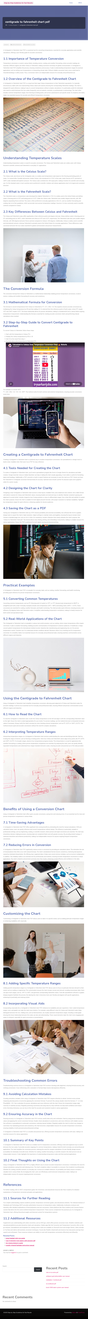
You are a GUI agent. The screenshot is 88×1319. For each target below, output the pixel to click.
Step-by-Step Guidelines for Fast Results (18, 3)
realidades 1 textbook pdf (53, 1280)
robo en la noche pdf (52, 1272)
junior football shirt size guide (15, 1238)
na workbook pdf (51, 1284)
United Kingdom (13, 25)
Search (5, 1266)
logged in (13, 1252)
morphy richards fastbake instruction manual (20, 1245)
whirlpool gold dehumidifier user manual (58, 1276)
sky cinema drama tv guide (14, 1243)
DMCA (80, 3)
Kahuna (74, 1312)
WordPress (81, 1312)
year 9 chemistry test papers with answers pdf (20, 1241)
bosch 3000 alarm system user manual (57, 1287)
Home (71, 3)
